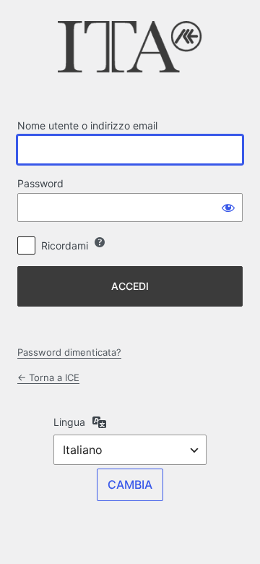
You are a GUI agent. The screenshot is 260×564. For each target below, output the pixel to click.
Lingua (69, 422)
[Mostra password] (228, 207)
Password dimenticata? (69, 352)
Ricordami (64, 245)
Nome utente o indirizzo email (87, 125)
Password (40, 183)
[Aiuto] (99, 242)
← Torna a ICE (48, 377)
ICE (130, 51)
